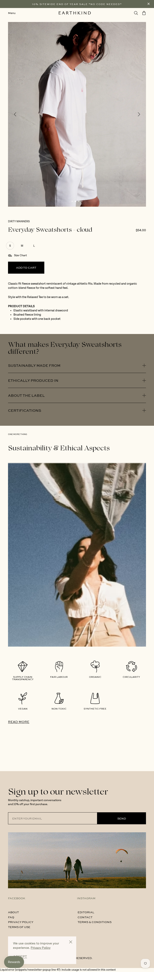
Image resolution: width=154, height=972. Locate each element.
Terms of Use (19, 927)
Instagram (86, 898)
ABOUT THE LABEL (26, 395)
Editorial (86, 912)
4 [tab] (81, 201)
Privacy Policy (20, 922)
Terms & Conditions (94, 922)
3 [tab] (78, 201)
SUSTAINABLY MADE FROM (34, 365)
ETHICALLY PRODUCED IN (33, 380)
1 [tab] (72, 201)
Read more (18, 722)
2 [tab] (75, 201)
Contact (85, 917)
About (13, 912)
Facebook (16, 898)
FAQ (11, 917)
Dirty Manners (19, 221)
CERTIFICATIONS (24, 410)
